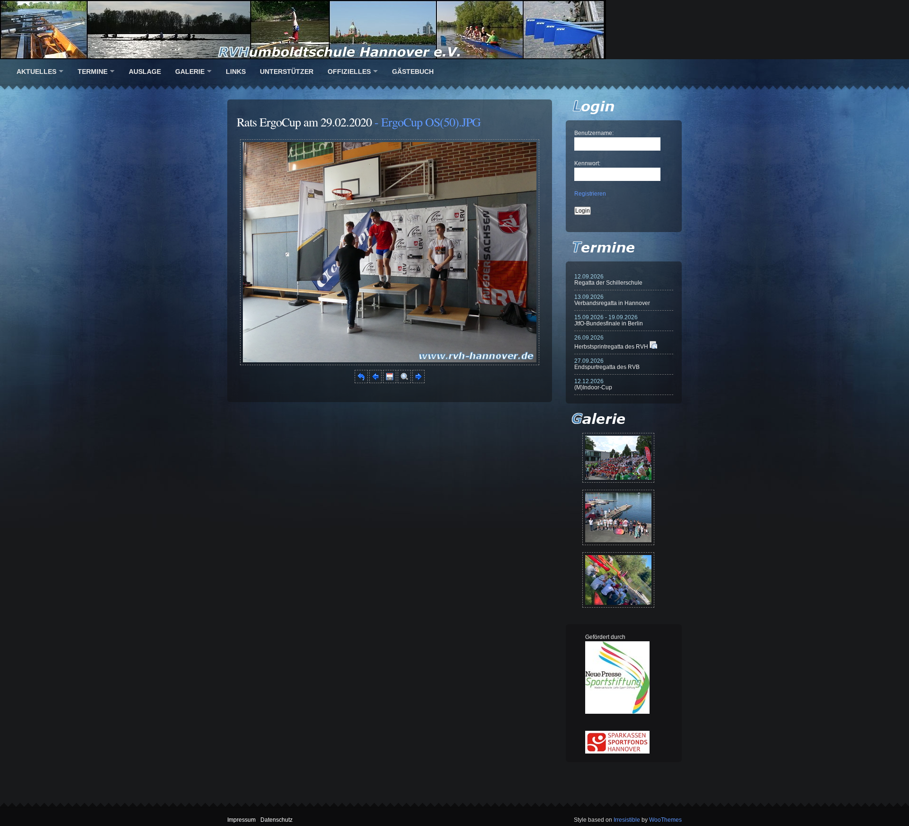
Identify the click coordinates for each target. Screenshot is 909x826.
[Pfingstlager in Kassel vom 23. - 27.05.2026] (618, 580)
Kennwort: (587, 163)
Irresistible (627, 820)
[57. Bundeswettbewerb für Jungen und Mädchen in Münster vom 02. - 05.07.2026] (618, 458)
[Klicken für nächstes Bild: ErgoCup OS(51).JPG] (389, 363)
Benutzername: (594, 133)
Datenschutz (276, 820)
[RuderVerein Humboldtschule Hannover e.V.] (454, 29)
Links (236, 71)
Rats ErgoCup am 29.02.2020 (304, 122)
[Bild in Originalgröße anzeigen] (404, 381)
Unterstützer (286, 71)
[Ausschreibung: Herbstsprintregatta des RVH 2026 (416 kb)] (653, 346)
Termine (92, 71)
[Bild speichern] (389, 381)
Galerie (190, 71)
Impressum (241, 820)
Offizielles (349, 71)
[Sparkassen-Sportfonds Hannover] (617, 751)
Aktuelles (36, 71)
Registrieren (590, 193)
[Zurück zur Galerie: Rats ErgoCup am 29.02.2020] (361, 381)
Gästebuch (413, 71)
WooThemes (665, 820)
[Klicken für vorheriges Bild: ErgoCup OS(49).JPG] (375, 381)
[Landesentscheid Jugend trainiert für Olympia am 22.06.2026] (618, 517)
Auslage (145, 71)
